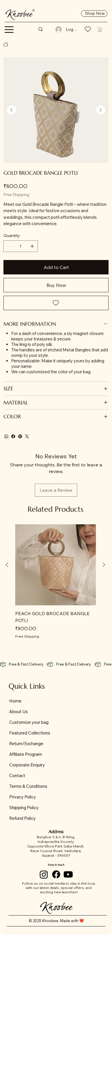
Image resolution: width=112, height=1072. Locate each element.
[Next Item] (100, 109)
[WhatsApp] (6, 436)
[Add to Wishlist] (56, 303)
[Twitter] (27, 436)
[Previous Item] (11, 109)
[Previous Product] (6, 564)
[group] (55, 581)
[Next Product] (104, 564)
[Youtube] (68, 874)
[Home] (5, 44)
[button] (9, 29)
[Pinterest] (20, 436)
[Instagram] (43, 874)
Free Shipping (27, 636)
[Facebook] (13, 436)
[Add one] (32, 246)
